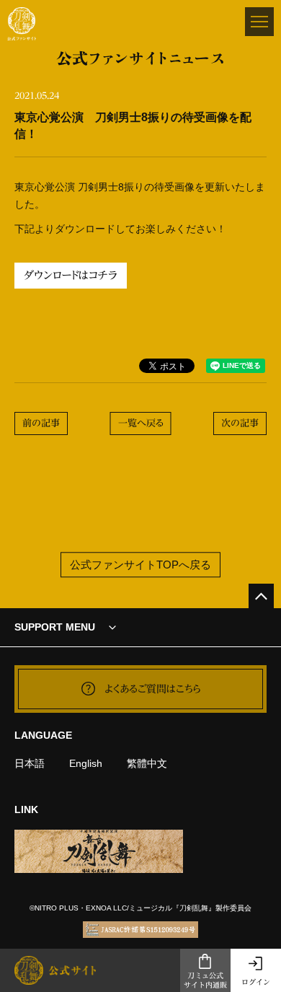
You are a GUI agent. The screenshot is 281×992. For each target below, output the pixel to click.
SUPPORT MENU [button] (54, 627)
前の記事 (41, 423)
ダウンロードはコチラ (70, 275)
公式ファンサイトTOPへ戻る (140, 564)
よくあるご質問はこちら (152, 689)
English (85, 763)
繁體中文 (147, 763)
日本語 (29, 763)
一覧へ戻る (141, 423)
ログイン (255, 982)
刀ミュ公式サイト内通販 (205, 980)
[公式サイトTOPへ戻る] (261, 596)
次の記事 (240, 423)
